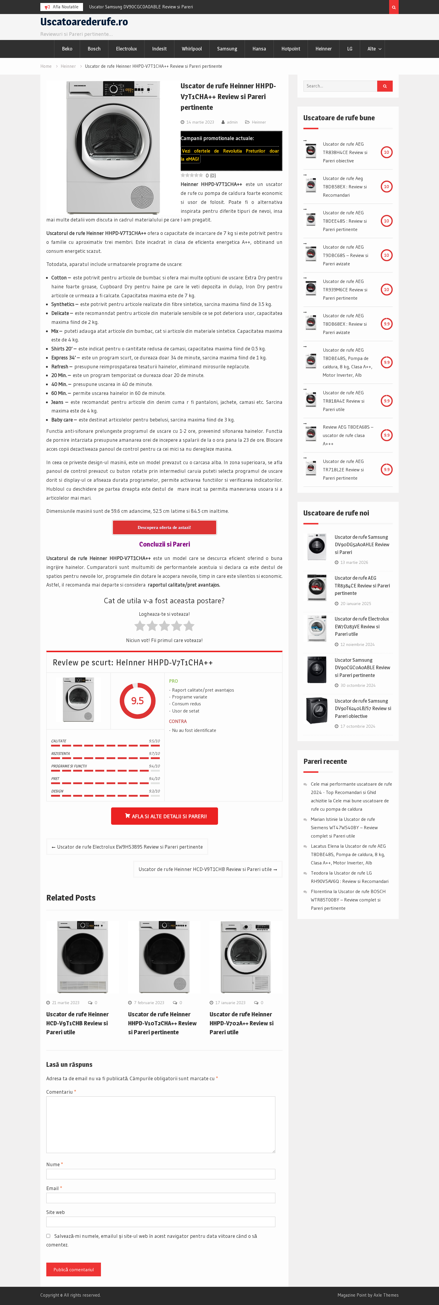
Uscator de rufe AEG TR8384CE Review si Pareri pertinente (362, 585)
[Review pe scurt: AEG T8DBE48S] (310, 362)
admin (232, 122)
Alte (372, 49)
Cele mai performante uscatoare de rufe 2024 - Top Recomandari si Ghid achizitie (351, 792)
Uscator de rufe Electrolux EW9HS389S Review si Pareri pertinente (130, 847)
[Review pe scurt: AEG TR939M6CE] (310, 289)
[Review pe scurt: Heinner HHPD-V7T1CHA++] (78, 701)
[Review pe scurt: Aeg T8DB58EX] (310, 186)
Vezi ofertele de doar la (230, 155)
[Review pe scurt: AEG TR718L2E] (310, 469)
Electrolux (126, 49)
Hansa (259, 49)
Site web (55, 1212)
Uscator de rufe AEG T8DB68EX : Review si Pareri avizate (345, 324)
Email (54, 1188)
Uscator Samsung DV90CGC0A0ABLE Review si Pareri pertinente (362, 667)
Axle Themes (386, 1295)
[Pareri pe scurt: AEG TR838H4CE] (310, 152)
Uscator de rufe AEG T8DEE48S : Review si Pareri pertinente (345, 221)
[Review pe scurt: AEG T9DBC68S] (310, 255)
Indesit (159, 49)
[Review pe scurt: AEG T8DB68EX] (310, 324)
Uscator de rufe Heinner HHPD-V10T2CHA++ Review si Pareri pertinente (162, 1023)
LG (349, 49)
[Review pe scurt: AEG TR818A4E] (310, 401)
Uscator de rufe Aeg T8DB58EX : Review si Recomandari (345, 186)
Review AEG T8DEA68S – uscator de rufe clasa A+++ (348, 435)
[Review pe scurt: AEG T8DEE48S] (310, 221)
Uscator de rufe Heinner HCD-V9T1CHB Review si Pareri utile (205, 869)
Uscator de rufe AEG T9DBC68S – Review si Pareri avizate (345, 255)
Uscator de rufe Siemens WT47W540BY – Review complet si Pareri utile (344, 827)
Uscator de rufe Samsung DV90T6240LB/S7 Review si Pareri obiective (363, 708)
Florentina (321, 891)
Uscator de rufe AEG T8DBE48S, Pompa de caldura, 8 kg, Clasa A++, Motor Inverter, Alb (347, 362)
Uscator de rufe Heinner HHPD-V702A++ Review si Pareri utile (242, 1023)
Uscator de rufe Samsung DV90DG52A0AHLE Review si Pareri (362, 544)
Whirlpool (192, 49)
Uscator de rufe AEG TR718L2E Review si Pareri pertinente (343, 469)
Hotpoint (290, 49)
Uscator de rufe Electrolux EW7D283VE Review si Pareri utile (362, 626)
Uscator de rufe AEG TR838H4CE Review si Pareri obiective (345, 152)
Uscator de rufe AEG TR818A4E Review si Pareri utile (343, 401)
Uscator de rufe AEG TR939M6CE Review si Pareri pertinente (345, 289)
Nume (54, 1164)
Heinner (323, 49)
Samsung (227, 49)
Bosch (94, 49)
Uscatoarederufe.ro (84, 21)
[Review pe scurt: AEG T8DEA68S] (310, 435)
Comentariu (61, 1092)
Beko (67, 49)
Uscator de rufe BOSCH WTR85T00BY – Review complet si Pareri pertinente (348, 899)
